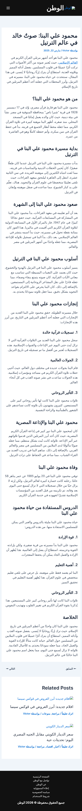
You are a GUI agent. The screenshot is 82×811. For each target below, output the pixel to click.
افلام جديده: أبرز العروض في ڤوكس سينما (41, 706)
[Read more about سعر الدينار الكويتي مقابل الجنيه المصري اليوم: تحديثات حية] (59, 726)
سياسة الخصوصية (41, 792)
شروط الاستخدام (41, 796)
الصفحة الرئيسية (41, 776)
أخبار (57, 746)
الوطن (55, 8)
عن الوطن (41, 784)
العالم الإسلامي (68, 62)
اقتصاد (49, 746)
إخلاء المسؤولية (41, 788)
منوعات (46, 713)
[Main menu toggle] (8, 8)
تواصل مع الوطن (41, 780)
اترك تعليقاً (67, 713)
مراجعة (56, 713)
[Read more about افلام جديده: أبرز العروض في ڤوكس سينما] (45, 698)
